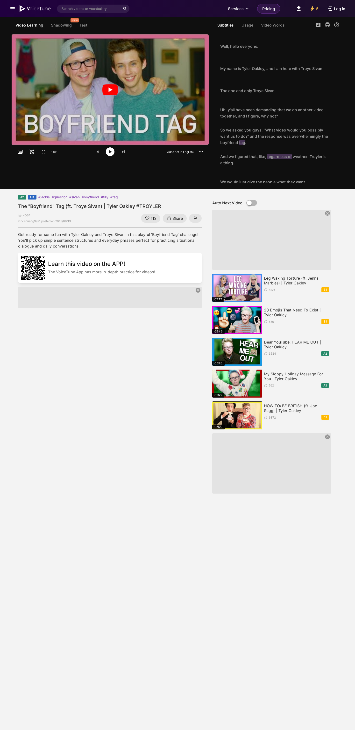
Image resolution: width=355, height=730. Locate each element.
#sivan (74, 197)
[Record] (334, 46)
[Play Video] (110, 89)
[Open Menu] (12, 9)
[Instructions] (337, 25)
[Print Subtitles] (327, 25)
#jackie (44, 197)
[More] (201, 151)
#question (59, 197)
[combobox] (89, 9)
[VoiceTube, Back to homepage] (35, 9)
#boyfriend (90, 197)
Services (236, 8)
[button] (318, 25)
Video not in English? (180, 152)
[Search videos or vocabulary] (125, 8)
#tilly (104, 197)
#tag (114, 197)
